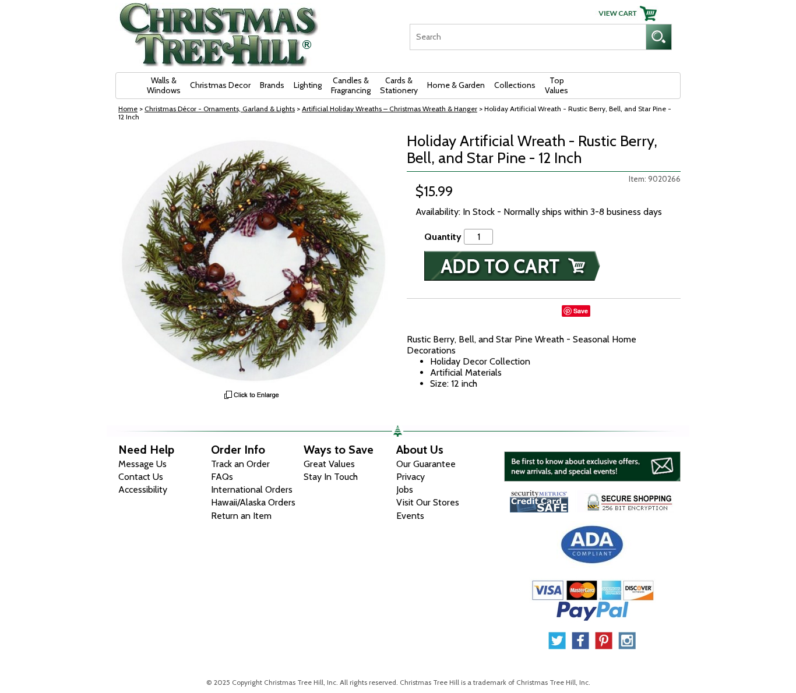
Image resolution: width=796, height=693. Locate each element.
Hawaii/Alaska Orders (253, 502)
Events (410, 515)
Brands (272, 85)
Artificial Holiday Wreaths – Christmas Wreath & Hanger (389, 108)
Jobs (404, 489)
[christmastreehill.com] (219, 30)
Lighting (308, 85)
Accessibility (142, 489)
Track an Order (240, 463)
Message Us (142, 463)
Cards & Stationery (399, 85)
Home (128, 108)
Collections (515, 85)
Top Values (556, 85)
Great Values (329, 463)
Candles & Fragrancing (351, 85)
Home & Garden (456, 85)
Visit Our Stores (427, 502)
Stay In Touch (331, 476)
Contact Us (140, 476)
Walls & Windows (164, 85)
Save (580, 310)
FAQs (222, 476)
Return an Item (241, 515)
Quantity (443, 236)
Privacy (410, 476)
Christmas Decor (220, 85)
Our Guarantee (426, 463)
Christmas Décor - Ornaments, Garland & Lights (220, 108)
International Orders (252, 489)
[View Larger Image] (252, 258)
